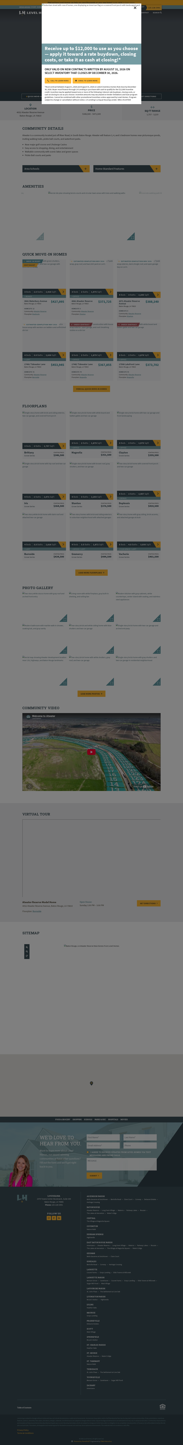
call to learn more (59, 81)
